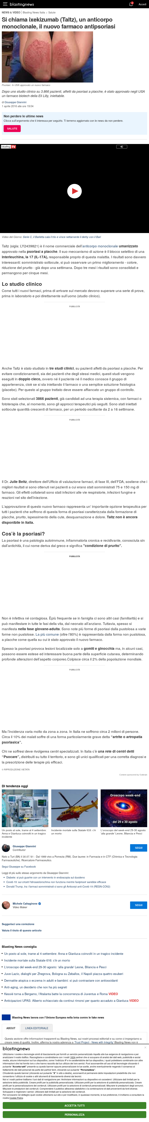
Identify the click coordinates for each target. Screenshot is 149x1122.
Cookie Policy (16, 1097)
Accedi (142, 4)
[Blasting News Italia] (22, 4)
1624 (72, 1057)
